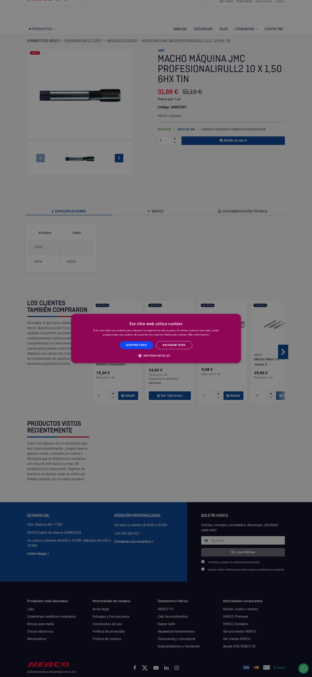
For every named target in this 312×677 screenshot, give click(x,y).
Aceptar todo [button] (136, 345)
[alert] (156, 338)
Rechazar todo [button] (174, 345)
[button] (156, 356)
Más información (198, 335)
